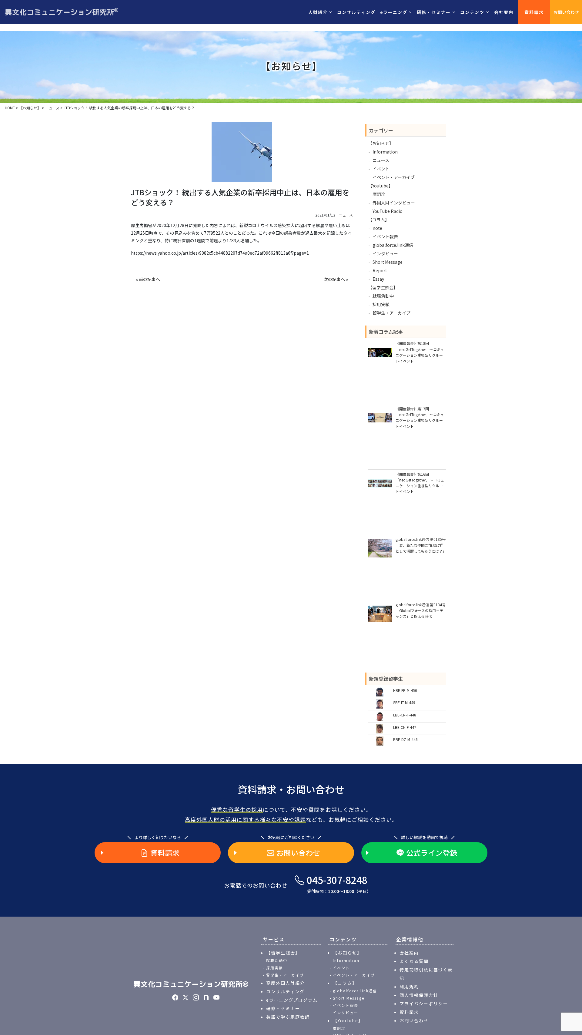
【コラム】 (378, 220)
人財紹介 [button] (318, 12)
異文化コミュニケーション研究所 (62, 11)
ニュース (346, 215)
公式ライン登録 (431, 852)
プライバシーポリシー (424, 1003)
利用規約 (409, 987)
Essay (378, 279)
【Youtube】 (380, 186)
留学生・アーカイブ (391, 313)
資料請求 (534, 12)
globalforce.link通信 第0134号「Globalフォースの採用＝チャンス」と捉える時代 (421, 610)
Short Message (388, 262)
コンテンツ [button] (472, 12)
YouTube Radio (388, 211)
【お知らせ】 (380, 143)
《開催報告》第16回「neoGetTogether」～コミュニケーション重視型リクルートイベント (420, 482)
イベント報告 (385, 236)
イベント (381, 169)
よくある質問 (414, 961)
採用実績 (381, 304)
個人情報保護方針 (419, 995)
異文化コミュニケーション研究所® (191, 984)
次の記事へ (334, 279)
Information (385, 152)
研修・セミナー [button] (434, 12)
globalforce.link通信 (393, 245)
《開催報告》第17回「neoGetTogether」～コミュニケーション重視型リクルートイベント (420, 417)
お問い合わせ (566, 12)
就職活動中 (383, 296)
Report (380, 270)
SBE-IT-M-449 (404, 702)
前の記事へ (149, 279)
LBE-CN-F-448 (404, 714)
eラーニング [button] (393, 12)
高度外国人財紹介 (285, 983)
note (377, 228)
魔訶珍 (379, 194)
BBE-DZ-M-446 (405, 739)
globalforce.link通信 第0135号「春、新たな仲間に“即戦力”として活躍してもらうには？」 (421, 545)
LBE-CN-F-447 (404, 727)
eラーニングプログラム (292, 1000)
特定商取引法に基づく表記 (426, 974)
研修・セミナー (283, 1008)
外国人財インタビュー (394, 203)
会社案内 (503, 12)
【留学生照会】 (383, 287)
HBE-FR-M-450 (405, 690)
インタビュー (385, 253)
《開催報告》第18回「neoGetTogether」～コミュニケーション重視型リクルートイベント (420, 352)
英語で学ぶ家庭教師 (288, 1017)
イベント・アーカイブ (394, 177)
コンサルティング (356, 12)
